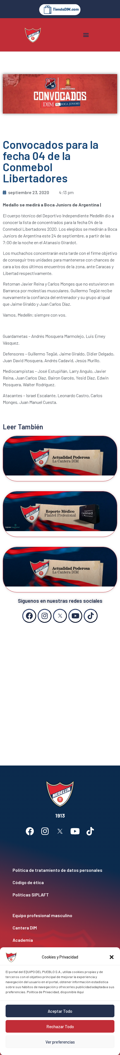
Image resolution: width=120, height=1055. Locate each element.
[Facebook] (29, 616)
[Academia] (60, 940)
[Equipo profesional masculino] (60, 915)
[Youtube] (75, 616)
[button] (111, 957)
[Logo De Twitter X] (60, 616)
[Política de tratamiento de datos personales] (60, 870)
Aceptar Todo (60, 1011)
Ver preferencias (60, 1041)
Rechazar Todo (60, 1026)
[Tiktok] (91, 616)
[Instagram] (45, 616)
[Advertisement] (60, 688)
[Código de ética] (60, 882)
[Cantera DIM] (60, 928)
